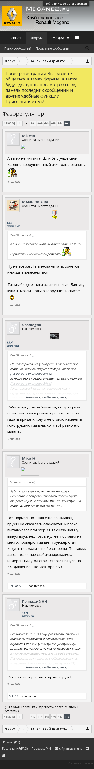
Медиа (58, 37)
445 (46, 123)
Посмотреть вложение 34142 (31, 374)
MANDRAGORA (35, 201)
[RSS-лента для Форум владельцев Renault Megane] (3, 755)
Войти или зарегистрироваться (66, 3)
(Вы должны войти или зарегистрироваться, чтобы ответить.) (41, 709)
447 (60, 123)
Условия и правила (80, 763)
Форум (37, 37)
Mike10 (28, 135)
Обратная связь (70, 749)
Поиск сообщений (17, 48)
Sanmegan (31, 324)
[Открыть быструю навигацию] (88, 61)
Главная (14, 37)
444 (39, 123)
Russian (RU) (11, 742)
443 (33, 123)
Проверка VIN (41, 748)
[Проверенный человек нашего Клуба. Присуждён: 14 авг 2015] (54, 215)
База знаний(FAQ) (15, 748)
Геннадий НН (17, 586)
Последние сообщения (53, 48)
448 (66, 123)
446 (53, 123)
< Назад (9, 123)
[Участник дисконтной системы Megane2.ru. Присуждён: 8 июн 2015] (54, 336)
